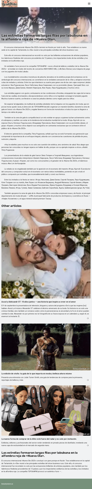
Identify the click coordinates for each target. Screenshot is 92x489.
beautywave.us (7, 484)
